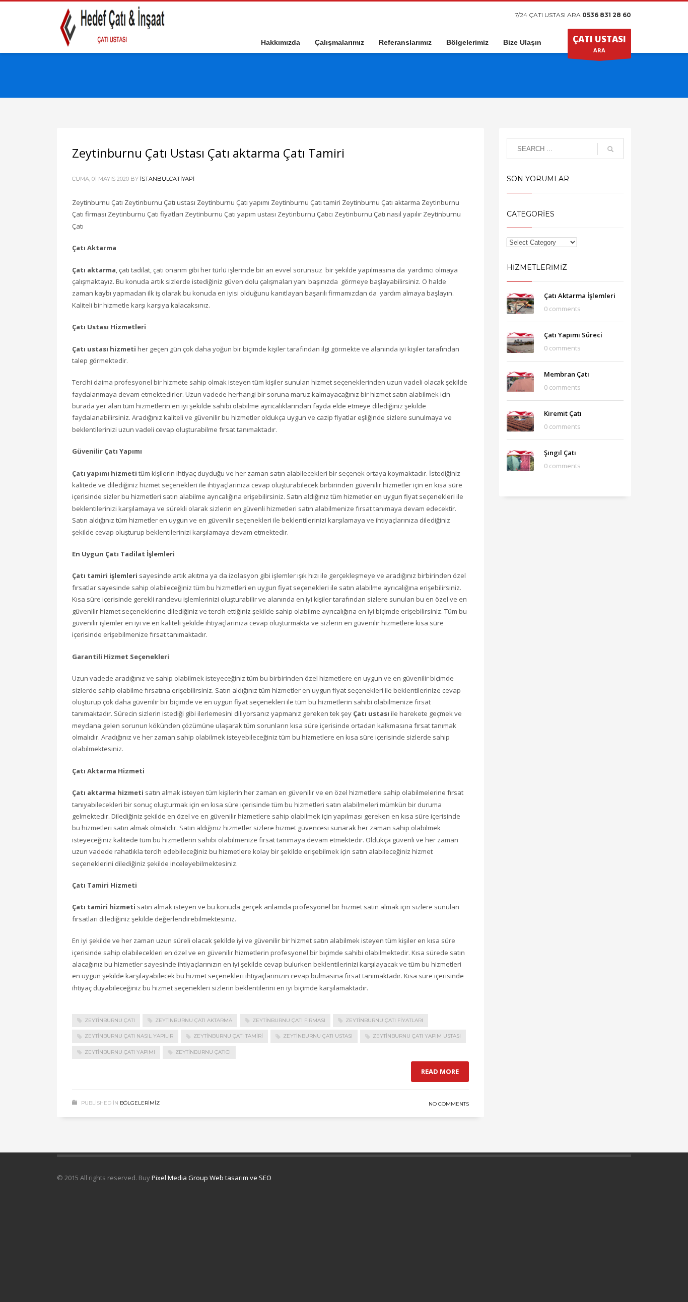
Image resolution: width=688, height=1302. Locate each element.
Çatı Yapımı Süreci (573, 334)
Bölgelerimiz (140, 1103)
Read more (440, 1071)
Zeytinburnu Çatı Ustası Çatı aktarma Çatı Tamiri (208, 152)
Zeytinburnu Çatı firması (288, 1020)
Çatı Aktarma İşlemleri (579, 295)
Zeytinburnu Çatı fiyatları (384, 1020)
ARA (599, 43)
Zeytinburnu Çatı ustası (318, 1036)
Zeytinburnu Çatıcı (203, 1052)
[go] (610, 149)
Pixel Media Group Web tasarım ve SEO (211, 1177)
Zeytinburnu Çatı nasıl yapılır (129, 1036)
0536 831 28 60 (606, 15)
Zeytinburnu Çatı (110, 1020)
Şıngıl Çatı (560, 452)
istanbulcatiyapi (167, 178)
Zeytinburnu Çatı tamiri (228, 1036)
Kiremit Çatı (563, 413)
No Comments (449, 1104)
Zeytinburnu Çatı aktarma (193, 1020)
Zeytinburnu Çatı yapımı (120, 1052)
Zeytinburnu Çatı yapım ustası (417, 1036)
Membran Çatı (566, 374)
